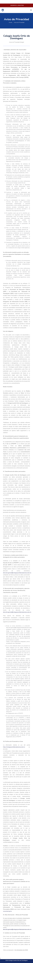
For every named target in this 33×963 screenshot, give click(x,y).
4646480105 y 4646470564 (17, 5)
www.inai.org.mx (7, 911)
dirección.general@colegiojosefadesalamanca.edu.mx (17, 573)
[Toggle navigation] (31, 10)
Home (10, 22)
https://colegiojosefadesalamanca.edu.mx (16, 747)
